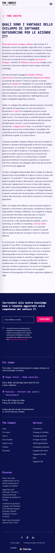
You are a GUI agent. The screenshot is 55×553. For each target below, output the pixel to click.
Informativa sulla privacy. (18, 339)
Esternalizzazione (10, 44)
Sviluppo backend (40, 436)
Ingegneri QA (38, 461)
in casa (15, 111)
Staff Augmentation (40, 443)
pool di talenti (44, 78)
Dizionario (6, 451)
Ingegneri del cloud (40, 451)
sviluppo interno (19, 126)
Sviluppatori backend (41, 447)
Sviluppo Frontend (40, 440)
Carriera (5, 447)
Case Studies (7, 440)
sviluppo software (25, 44)
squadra (14, 84)
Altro (34, 458)
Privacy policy (15, 543)
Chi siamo (6, 432)
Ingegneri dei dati (39, 454)
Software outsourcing (30, 62)
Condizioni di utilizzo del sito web (34, 543)
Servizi (5, 436)
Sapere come (7, 443)
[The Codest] (9, 5)
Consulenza (37, 429)
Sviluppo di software (40, 432)
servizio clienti (39, 224)
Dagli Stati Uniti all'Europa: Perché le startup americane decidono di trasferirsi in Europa (11, 495)
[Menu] (51, 4)
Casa (4, 429)
